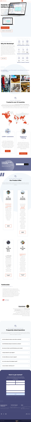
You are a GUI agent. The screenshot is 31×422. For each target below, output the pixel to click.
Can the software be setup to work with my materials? (11, 339)
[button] (22, 1)
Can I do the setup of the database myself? (9, 361)
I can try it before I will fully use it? (8, 365)
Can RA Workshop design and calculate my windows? (11, 343)
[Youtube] (6, 414)
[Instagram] (4, 414)
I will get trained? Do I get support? (8, 352)
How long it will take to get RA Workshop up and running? (12, 348)
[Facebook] (1, 414)
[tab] (15, 339)
